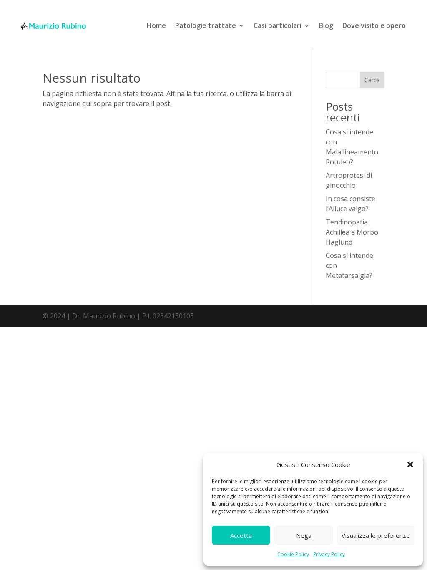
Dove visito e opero (374, 25)
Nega (303, 535)
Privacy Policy (329, 554)
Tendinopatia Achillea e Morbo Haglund (352, 232)
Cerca (372, 80)
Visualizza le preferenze (376, 535)
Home (156, 25)
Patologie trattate (205, 25)
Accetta (241, 535)
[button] (410, 464)
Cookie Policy (293, 554)
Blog (326, 25)
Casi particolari (277, 25)
